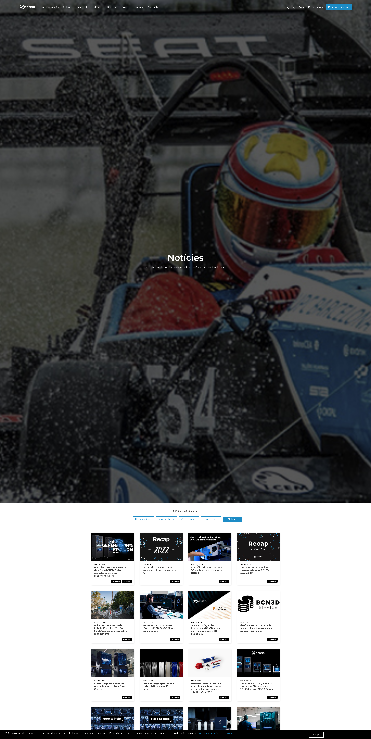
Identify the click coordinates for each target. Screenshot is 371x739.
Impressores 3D (50, 7)
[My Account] (287, 7)
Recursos (112, 7)
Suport (126, 7)
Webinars (210, 519)
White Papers (189, 519)
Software (67, 7)
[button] (301, 7)
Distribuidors (315, 7)
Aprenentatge (166, 519)
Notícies (232, 519)
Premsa (127, 581)
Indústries (97, 7)
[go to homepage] (27, 7)
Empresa (139, 7)
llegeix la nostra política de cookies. (214, 733)
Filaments (82, 7)
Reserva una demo (339, 7)
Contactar (153, 7)
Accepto (316, 734)
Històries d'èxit (143, 519)
